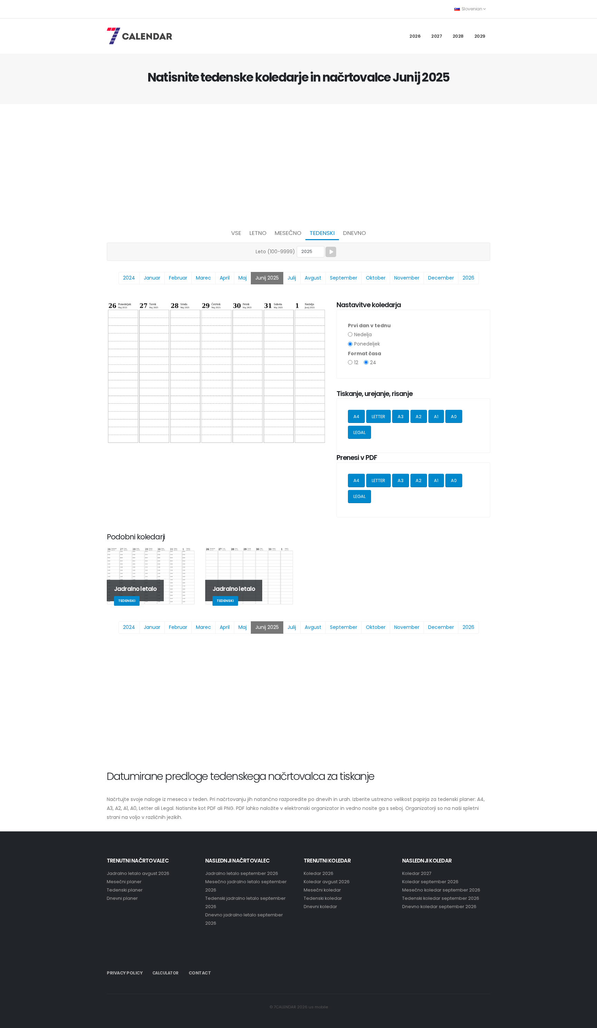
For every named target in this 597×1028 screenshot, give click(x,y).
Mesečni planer (124, 882)
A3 (401, 416)
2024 (129, 277)
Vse (236, 233)
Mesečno (288, 233)
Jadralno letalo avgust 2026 (138, 873)
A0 (454, 416)
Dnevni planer (122, 898)
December (441, 277)
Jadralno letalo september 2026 (241, 873)
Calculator (165, 973)
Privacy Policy (124, 973)
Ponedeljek (367, 343)
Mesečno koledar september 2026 (441, 890)
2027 (436, 36)
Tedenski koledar (323, 898)
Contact (200, 973)
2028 (458, 36)
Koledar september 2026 (430, 882)
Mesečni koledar (322, 890)
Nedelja (363, 334)
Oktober (376, 277)
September (343, 277)
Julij (291, 277)
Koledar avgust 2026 (327, 882)
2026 (414, 36)
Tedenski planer (125, 890)
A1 (436, 416)
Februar (178, 277)
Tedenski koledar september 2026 (440, 898)
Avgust (313, 277)
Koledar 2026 (318, 873)
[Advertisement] (298, 164)
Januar (152, 277)
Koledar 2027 (417, 873)
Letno (257, 233)
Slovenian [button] (472, 9)
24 (373, 362)
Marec (203, 277)
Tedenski (322, 233)
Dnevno (354, 233)
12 (356, 362)
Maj (242, 277)
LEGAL (359, 432)
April (225, 277)
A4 (356, 416)
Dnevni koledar (320, 906)
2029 (479, 36)
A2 (418, 416)
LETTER (378, 416)
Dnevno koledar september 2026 (439, 906)
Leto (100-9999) (275, 251)
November (406, 277)
